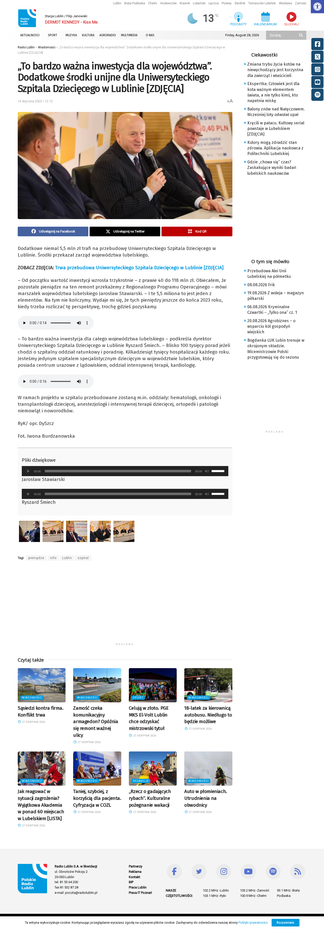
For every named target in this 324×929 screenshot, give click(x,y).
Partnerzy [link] (135, 866)
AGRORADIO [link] (107, 35)
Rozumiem (285, 922)
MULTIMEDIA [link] (129, 35)
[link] (317, 6)
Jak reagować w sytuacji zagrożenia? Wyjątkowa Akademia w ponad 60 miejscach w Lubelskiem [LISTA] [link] (41, 804)
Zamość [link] (300, 3)
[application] (125, 471)
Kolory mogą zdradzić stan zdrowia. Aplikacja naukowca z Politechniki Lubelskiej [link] (275, 148)
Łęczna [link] (214, 3)
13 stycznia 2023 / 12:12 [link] (35, 101)
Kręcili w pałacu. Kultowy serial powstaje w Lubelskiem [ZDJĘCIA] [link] (275, 129)
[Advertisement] (125, 604)
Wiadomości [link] (32, 697)
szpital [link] (83, 558)
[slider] (219, 470)
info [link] (53, 558)
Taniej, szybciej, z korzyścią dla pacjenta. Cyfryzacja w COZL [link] (97, 798)
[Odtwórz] (28, 471)
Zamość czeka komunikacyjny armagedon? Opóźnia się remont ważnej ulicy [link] (95, 721)
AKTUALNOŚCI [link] (29, 35)
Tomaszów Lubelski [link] (262, 3)
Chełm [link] (152, 3)
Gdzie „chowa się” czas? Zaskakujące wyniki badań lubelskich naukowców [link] (271, 168)
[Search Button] (301, 35)
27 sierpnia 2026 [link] (33, 722)
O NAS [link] (150, 35)
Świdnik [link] (240, 3)
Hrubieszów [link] (168, 3)
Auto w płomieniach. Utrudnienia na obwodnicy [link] (205, 798)
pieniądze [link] (36, 558)
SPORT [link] (52, 35)
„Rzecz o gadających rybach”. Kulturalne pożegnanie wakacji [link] (150, 798)
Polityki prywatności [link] (253, 922)
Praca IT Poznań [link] (140, 893)
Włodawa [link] (285, 3)
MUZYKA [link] (71, 35)
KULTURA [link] (88, 35)
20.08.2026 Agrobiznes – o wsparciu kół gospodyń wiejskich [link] (271, 326)
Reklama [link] (135, 872)
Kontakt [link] (134, 877)
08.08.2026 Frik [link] (261, 284)
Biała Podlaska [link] (134, 3)
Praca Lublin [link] (138, 887)
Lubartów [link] (199, 3)
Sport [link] (138, 697)
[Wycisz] (206, 471)
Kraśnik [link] (185, 3)
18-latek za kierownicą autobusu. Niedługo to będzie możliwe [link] (208, 714)
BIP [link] (131, 882)
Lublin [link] (117, 3)
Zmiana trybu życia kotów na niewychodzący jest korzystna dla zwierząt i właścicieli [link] (275, 70)
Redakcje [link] (141, 781)
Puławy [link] (227, 3)
